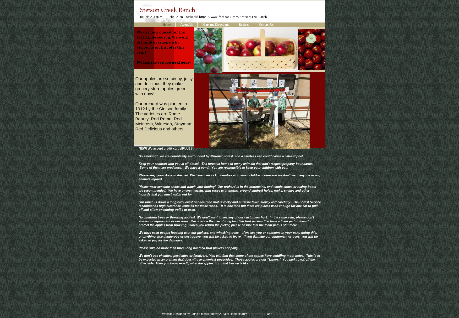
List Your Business (285, 314)
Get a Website (257, 314)
